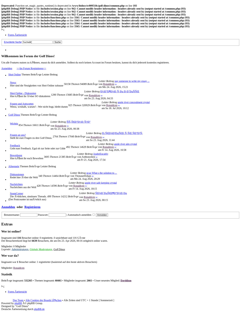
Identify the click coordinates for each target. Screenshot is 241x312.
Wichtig (14, 123)
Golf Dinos (14, 114)
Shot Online (14, 74)
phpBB (18, 303)
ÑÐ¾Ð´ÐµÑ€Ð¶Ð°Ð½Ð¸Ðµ (111, 193)
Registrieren (32, 207)
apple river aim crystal (125, 144)
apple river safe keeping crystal (101, 182)
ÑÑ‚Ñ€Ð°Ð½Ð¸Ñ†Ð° (78, 121)
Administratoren (20, 249)
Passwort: (43, 214)
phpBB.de (39, 309)
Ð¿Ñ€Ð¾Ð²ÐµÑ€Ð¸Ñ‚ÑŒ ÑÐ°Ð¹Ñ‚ (122, 133)
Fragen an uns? (18, 135)
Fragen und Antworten (21, 103)
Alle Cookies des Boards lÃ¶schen (43, 300)
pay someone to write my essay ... (132, 81)
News (13, 82)
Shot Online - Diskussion (23, 93)
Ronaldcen (108, 84)
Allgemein (13, 166)
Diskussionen (17, 174)
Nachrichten (16, 184)
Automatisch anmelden (80, 214)
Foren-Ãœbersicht (17, 35)
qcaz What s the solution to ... (101, 173)
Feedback (15, 145)
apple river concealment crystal (134, 102)
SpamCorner (16, 193)
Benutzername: (12, 214)
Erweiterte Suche (13, 42)
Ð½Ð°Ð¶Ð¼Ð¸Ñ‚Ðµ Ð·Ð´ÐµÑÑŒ (119, 91)
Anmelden (6, 68)
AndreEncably (100, 153)
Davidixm (125, 280)
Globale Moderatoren (41, 249)
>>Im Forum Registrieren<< (31, 68)
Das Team (18, 300)
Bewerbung (16, 155)
